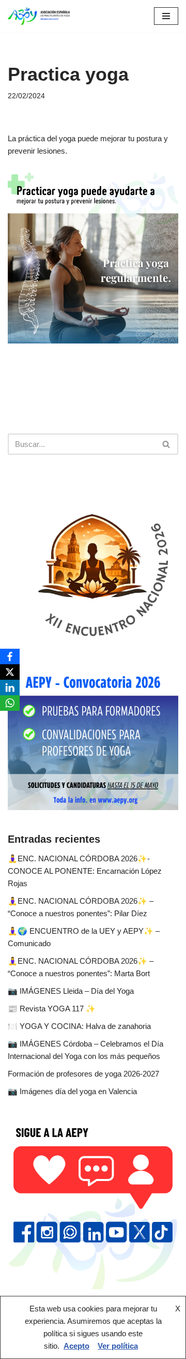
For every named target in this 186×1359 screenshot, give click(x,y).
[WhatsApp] (10, 703)
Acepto (76, 1345)
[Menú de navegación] (166, 16)
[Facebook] (10, 656)
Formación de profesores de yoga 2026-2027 (83, 1073)
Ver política (118, 1345)
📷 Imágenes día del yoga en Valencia (72, 1091)
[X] (10, 672)
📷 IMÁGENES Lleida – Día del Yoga (71, 991)
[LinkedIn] (10, 687)
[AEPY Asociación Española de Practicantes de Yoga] (39, 16)
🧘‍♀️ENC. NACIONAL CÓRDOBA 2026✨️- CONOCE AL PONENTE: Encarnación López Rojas (85, 871)
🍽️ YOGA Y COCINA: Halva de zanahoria (79, 1026)
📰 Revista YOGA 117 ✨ (52, 1008)
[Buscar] (166, 444)
